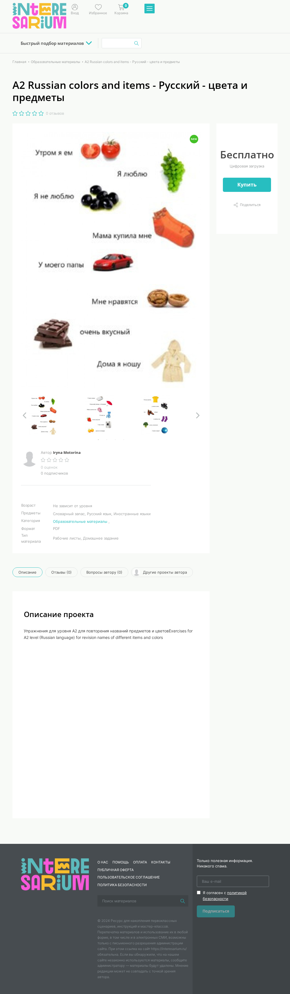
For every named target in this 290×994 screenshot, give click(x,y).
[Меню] (149, 9)
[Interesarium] (55, 874)
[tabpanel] (55, 415)
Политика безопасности (122, 885)
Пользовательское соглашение (128, 877)
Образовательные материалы (80, 521)
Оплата (140, 862)
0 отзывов (55, 113)
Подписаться (215, 911)
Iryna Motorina (67, 452)
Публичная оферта (115, 870)
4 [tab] (124, 440)
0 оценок (49, 467)
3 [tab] (115, 440)
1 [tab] (98, 440)
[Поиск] (182, 901)
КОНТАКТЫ (160, 862)
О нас (102, 862)
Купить (247, 184)
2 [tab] (107, 440)
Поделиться (250, 204)
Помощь (120, 862)
